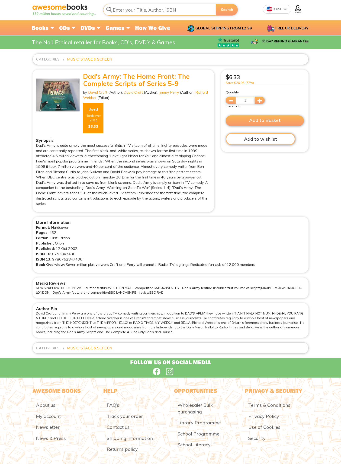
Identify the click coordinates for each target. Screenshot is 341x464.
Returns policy (122, 449)
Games (116, 28)
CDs (65, 28)
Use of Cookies (264, 427)
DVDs (88, 28)
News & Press (51, 438)
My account (48, 416)
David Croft (97, 92)
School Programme (198, 434)
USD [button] (279, 9)
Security (257, 438)
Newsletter (48, 427)
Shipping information (130, 438)
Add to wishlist (260, 139)
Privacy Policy (263, 416)
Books (41, 28)
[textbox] (159, 10)
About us (45, 405)
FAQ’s (113, 405)
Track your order (125, 416)
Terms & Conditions (269, 405)
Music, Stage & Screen (89, 59)
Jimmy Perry (169, 92)
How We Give (152, 28)
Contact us (118, 427)
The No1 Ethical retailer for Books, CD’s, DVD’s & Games (103, 42)
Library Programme (199, 423)
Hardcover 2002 (93, 118)
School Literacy (194, 445)
